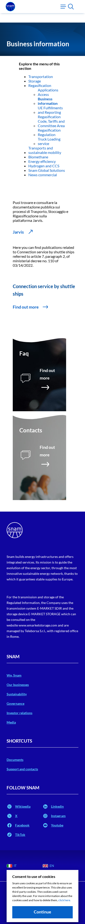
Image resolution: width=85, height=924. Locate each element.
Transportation (40, 76)
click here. (64, 900)
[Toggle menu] (63, 6)
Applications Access (48, 92)
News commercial (42, 174)
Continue (42, 911)
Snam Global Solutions (46, 170)
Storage (34, 81)
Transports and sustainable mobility (44, 150)
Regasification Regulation (49, 132)
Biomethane (38, 157)
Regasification (39, 85)
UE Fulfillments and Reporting (50, 110)
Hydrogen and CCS (43, 166)
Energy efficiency (42, 161)
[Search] (71, 6)
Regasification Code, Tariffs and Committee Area (51, 121)
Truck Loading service (49, 141)
